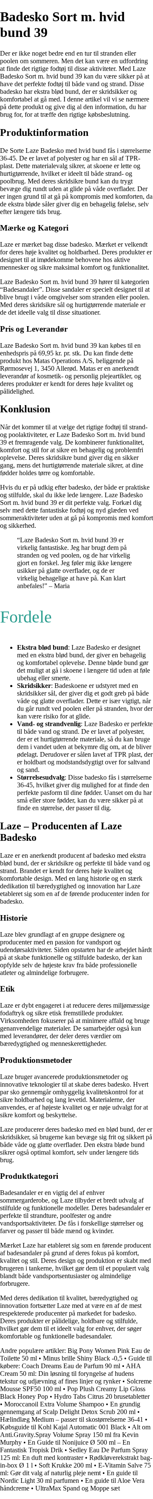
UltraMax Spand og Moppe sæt (77, 1488)
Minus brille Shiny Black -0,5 (83, 1358)
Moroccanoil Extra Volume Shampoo (54, 1404)
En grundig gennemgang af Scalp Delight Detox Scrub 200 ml (70, 1407)
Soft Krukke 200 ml (65, 1465)
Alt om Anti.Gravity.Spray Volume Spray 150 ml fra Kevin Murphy (75, 1434)
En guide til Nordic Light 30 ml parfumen (69, 1476)
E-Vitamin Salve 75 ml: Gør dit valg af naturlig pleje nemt (75, 1469)
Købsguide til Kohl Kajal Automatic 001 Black (63, 1427)
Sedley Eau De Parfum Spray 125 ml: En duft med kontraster (74, 1453)
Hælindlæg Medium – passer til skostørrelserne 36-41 (71, 1419)
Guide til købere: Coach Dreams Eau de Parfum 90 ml (76, 1362)
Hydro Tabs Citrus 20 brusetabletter (102, 1396)
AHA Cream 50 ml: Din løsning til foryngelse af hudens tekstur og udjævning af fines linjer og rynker (70, 1373)
